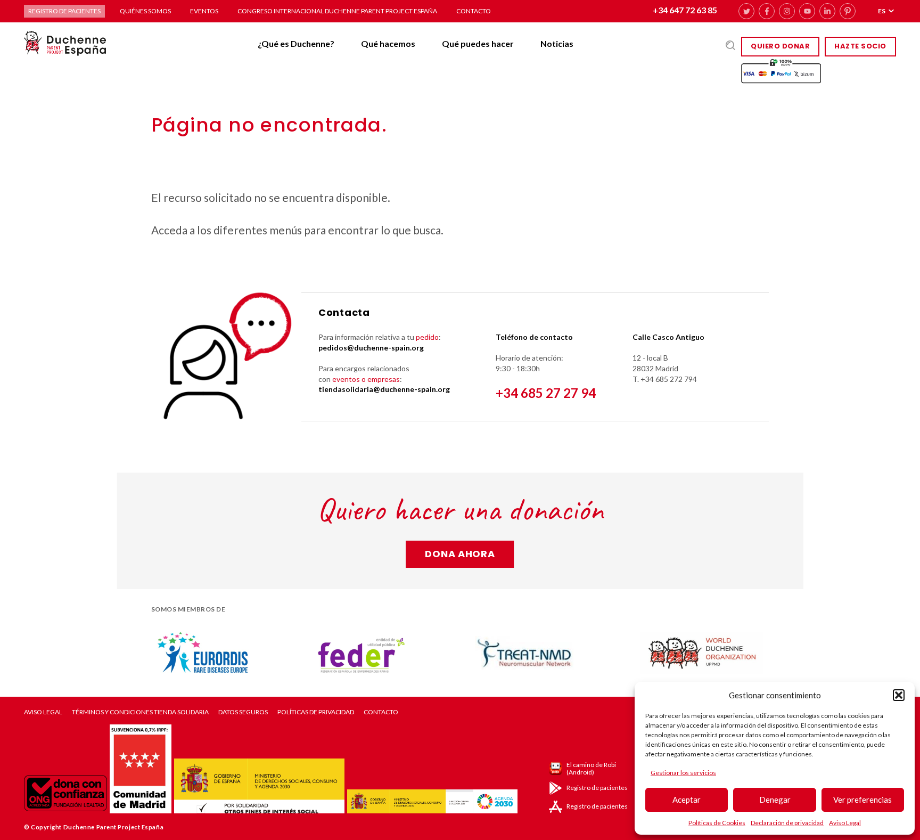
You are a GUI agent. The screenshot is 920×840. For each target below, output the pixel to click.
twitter (746, 11)
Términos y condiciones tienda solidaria (140, 712)
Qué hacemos (388, 43)
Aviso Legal (845, 823)
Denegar (775, 799)
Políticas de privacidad (315, 712)
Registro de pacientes (64, 11)
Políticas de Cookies (716, 823)
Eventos (204, 11)
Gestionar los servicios (683, 773)
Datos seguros (243, 712)
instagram (787, 11)
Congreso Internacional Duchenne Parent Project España (337, 11)
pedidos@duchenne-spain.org (371, 347)
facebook (767, 11)
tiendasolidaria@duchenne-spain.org (384, 389)
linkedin (827, 11)
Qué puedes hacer (478, 43)
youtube (807, 11)
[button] (898, 695)
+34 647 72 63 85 (685, 10)
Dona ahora (460, 553)
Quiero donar (780, 46)
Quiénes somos (145, 11)
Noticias (556, 43)
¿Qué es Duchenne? (296, 43)
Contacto (473, 11)
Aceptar (686, 799)
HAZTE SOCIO (860, 46)
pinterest (848, 11)
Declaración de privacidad (787, 823)
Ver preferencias (862, 799)
